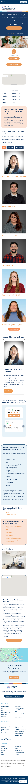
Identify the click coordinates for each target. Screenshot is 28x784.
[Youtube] (5, 739)
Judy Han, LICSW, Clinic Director (14, 177)
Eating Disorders (18, 706)
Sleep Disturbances (18, 717)
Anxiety (7, 529)
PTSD (16, 711)
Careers (2, 752)
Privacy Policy (13, 780)
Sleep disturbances (10, 541)
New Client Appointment (19, 752)
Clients (2, 754)
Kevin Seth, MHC (8, 266)
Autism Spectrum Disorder (6, 712)
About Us (3, 746)
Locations (13, 33)
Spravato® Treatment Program (7, 736)
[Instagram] (9, 739)
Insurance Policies (18, 746)
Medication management (11, 514)
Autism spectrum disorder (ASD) (12, 531)
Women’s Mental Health (19, 733)
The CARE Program (18, 750)
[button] (14, 329)
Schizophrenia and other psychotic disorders (15, 540)
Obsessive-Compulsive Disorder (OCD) (19, 709)
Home (7, 33)
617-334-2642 (17, 23)
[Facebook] (2, 739)
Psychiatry (19, 147)
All (4, 147)
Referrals (16, 748)
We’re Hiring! (3, 1)
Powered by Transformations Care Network (14, 781)
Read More (8, 391)
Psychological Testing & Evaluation (19, 726)
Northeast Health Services (10, 778)
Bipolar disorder (9, 532)
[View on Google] (7, 422)
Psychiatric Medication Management (5, 730)
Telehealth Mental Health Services (6, 733)
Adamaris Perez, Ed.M (9, 236)
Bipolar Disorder (4, 714)
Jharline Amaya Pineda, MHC (12, 325)
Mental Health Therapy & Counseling (6, 726)
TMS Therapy (17, 723)
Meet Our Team (4, 748)
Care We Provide (4, 723)
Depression (8, 534)
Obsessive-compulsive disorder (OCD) (14, 537)
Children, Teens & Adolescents (20, 729)
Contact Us (17, 754)
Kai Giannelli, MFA (8, 206)
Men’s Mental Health (18, 735)
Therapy (10, 147)
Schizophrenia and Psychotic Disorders (20, 714)
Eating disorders (9, 535)
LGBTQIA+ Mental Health (19, 731)
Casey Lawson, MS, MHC (11, 295)
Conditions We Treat (5, 706)
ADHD (2, 708)
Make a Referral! (4, 2)
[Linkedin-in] (7, 739)
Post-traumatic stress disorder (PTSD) (14, 538)
